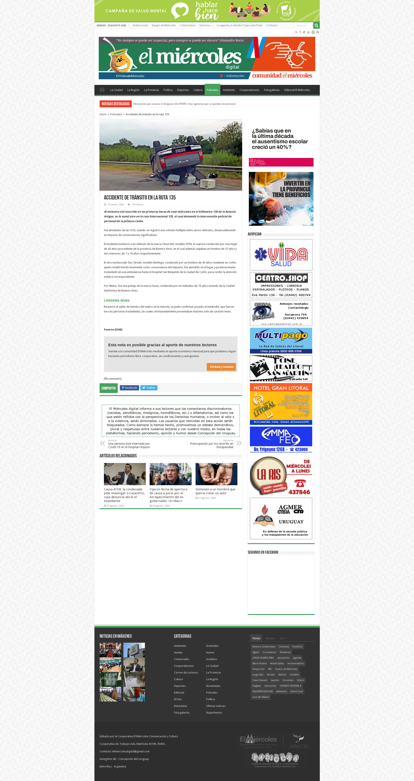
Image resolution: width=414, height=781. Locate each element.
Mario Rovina (259, 663)
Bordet (271, 674)
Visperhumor (214, 712)
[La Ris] (281, 475)
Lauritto (275, 680)
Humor (210, 652)
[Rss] (296, 32)
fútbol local (296, 691)
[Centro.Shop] (281, 285)
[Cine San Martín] (281, 368)
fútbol (300, 680)
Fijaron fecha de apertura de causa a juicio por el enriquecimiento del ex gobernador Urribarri (168, 495)
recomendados (295, 663)
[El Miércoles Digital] (207, 57)
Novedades (213, 685)
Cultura (198, 90)
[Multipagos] (281, 340)
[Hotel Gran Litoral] (281, 403)
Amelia (178, 652)
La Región (133, 90)
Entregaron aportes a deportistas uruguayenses (160, 103)
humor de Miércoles (286, 669)
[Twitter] (304, 32)
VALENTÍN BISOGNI (262, 691)
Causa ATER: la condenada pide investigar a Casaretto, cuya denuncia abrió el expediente (124, 495)
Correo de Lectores (186, 672)
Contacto (272, 25)
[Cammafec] (281, 439)
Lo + (282, 638)
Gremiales (212, 645)
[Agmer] (281, 518)
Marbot (282, 674)
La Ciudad (116, 90)
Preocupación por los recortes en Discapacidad (211, 444)
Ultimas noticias (216, 706)
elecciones (270, 685)
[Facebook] (300, 32)
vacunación (284, 657)
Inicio (103, 114)
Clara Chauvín (259, 680)
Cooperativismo (249, 90)
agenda (297, 657)
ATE (270, 669)
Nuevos (270, 638)
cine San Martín (260, 697)
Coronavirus (269, 652)
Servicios (204, 25)
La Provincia (151, 90)
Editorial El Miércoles (297, 90)
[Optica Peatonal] (281, 312)
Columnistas (187, 25)
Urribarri (294, 674)
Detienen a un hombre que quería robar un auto (215, 491)
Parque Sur (258, 669)
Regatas (256, 685)
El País (178, 699)
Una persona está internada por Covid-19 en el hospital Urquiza (129, 444)
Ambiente (229, 90)
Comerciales (181, 659)
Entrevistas (180, 706)
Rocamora (285, 652)
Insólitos (211, 659)
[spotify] (317, 32)
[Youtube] (308, 32)
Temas (256, 638)
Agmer (255, 652)
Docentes (288, 680)
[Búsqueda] (316, 25)
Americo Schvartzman (263, 646)
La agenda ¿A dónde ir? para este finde (239, 25)
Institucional (140, 25)
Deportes (183, 90)
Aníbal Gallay (277, 663)
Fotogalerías (272, 90)
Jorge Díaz (257, 674)
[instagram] (313, 32)
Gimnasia (284, 646)
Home (102, 89)
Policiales (212, 90)
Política (168, 90)
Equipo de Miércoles (164, 25)
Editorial (179, 692)
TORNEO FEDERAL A (290, 685)
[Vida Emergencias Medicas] (281, 254)
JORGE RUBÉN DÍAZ (263, 657)
